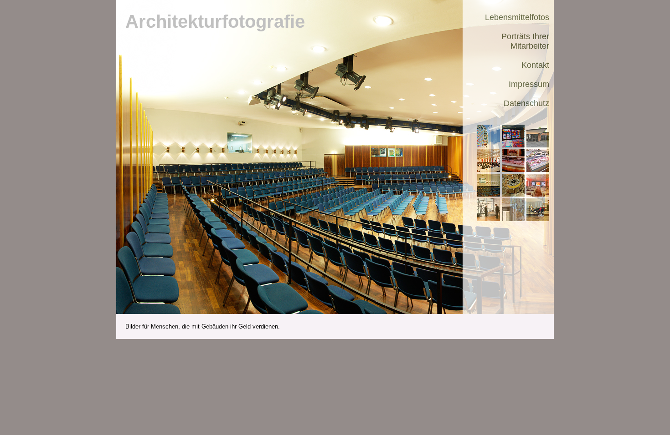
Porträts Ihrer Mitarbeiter (525, 41)
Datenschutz (526, 103)
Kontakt (535, 65)
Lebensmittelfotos (517, 17)
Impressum (529, 84)
